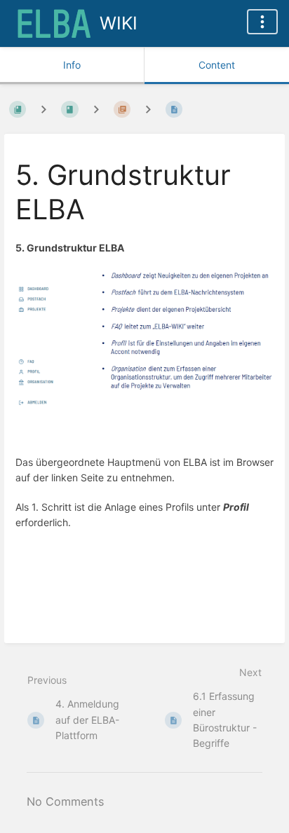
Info (72, 65)
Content (217, 65)
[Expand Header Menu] (262, 21)
